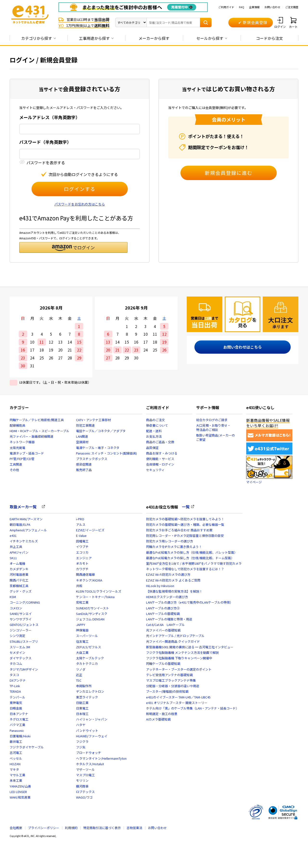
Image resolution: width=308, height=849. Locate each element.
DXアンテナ (18, 680)
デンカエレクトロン (90, 691)
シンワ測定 (17, 635)
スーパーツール (87, 635)
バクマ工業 (17, 724)
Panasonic (17, 730)
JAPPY (80, 624)
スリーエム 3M (20, 647)
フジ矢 (80, 747)
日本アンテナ (19, 713)
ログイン (280, 26)
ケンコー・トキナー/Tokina (95, 596)
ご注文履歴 (291, 7)
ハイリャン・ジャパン (91, 719)
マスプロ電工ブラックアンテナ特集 (171, 680)
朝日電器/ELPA (20, 524)
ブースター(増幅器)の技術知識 (167, 691)
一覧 (186, 506)
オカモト (82, 563)
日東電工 (82, 708)
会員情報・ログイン (160, 464)
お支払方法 (154, 436)
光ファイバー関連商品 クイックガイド (173, 641)
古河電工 (16, 752)
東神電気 (16, 702)
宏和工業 (82, 602)
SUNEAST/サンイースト (92, 608)
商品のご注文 (155, 420)
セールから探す (209, 38)
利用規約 (71, 827)
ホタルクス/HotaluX (90, 764)
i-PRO (80, 519)
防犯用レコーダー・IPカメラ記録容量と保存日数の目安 (185, 535)
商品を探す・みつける (161, 453)
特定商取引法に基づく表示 (102, 827)
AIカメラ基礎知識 (158, 719)
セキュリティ (155, 469)
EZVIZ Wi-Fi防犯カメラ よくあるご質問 (173, 580)
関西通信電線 (85, 574)
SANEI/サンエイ (21, 613)
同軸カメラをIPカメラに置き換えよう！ (174, 546)
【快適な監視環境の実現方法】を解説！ (174, 591)
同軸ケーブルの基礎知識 (163, 663)
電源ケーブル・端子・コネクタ (97, 447)
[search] (206, 22)
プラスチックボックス (91, 458)
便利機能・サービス (160, 458)
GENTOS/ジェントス (24, 624)
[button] (73, 247)
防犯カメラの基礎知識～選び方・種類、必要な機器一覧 (185, 524)
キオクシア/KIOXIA (89, 580)
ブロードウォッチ (88, 752)
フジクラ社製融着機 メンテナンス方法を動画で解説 (182, 652)
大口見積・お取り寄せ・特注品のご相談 (213, 427)
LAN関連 (82, 436)
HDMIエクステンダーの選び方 (167, 596)
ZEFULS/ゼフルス (88, 647)
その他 (14, 469)
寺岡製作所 (84, 686)
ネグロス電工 (19, 719)
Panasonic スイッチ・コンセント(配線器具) (106, 453)
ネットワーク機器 (22, 442)
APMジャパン (19, 552)
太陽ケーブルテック (90, 658)
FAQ (241, 7)
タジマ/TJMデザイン (24, 669)
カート (293, 26)
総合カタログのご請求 (211, 420)
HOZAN (15, 764)
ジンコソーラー (21, 630)
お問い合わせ (272, 7)
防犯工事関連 (85, 425)
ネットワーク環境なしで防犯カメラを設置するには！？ (185, 569)
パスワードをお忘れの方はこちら (79, 204)
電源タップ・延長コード (27, 453)
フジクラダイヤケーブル (27, 747)
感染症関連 (84, 464)
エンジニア (84, 558)
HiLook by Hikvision (160, 585)
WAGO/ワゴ (84, 797)
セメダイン (17, 652)
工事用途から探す (94, 38)
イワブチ (82, 546)
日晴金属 (16, 708)
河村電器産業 (19, 574)
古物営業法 (134, 827)
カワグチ (82, 569)
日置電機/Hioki (20, 736)
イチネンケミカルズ (24, 541)
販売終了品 (84, 469)
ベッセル (16, 758)
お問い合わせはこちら (242, 347)
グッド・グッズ (21, 591)
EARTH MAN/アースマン (26, 519)
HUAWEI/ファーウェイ (91, 736)
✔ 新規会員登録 (252, 22)
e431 (13, 535)
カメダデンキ (19, 569)
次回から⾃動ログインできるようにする (83, 174)
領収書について (157, 425)
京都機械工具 (19, 585)
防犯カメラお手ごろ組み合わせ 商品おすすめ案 (179, 530)
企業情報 (254, 7)
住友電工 (82, 641)
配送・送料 (154, 431)
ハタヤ (80, 724)
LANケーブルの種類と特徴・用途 (169, 619)
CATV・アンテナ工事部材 (93, 420)
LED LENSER (18, 791)
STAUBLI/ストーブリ (24, 641)
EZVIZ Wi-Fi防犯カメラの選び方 (168, 574)
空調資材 (82, 442)
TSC (78, 680)
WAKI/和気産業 (20, 797)
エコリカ (82, 552)
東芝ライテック (87, 697)
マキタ (14, 769)
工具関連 (16, 464)
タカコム (16, 663)
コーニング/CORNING (25, 602)
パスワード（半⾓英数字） (45, 142)
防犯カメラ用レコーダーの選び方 (169, 541)
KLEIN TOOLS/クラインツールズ (98, 591)
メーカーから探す (154, 38)
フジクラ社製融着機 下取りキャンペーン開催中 (179, 658)
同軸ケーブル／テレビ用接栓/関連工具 (37, 420)
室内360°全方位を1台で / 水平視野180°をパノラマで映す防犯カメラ (194, 563)
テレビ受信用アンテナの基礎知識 (169, 675)
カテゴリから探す (36, 38)
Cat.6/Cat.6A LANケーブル (165, 624)
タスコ (14, 675)
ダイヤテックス (21, 658)
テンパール (17, 697)
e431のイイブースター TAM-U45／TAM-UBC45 (178, 697)
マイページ (254, 482)
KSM (13, 596)
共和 (79, 585)
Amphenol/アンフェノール (28, 530)
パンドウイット (87, 730)
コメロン (16, 608)
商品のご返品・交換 (160, 442)
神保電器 (82, 630)
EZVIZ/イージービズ (90, 530)
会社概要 (16, 827)
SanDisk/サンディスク (91, 613)
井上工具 (16, 546)
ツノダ (80, 669)
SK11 (13, 558)
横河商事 (82, 786)
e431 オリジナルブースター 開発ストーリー (176, 702)
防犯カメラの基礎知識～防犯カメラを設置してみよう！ (185, 519)
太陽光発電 (17, 447)
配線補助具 (17, 425)
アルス (80, 524)
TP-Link (15, 686)
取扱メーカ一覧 (25, 506)
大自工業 (82, 652)
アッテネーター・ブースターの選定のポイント (179, 669)
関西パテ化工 (19, 580)
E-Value (81, 535)
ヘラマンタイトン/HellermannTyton (101, 758)
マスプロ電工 (85, 775)
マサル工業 (17, 775)
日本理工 (82, 713)
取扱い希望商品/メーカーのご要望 (215, 437)
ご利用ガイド (226, 7)
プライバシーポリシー (43, 827)
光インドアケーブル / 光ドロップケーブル (175, 635)
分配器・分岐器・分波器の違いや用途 (172, 686)
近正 (79, 675)
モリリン (82, 780)
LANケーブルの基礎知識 (163, 613)
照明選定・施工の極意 (161, 713)
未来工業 (16, 780)
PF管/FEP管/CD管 (22, 458)
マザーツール (85, 769)
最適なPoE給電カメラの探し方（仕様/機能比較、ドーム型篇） (190, 558)
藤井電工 (16, 741)
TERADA (15, 691)
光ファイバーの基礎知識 (163, 630)
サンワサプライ (21, 619)
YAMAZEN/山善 (20, 786)
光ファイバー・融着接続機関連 (31, 436)
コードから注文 (269, 38)
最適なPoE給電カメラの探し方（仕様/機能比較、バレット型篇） (191, 552)
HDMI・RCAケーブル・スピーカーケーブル (39, 431)
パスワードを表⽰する (45, 162)
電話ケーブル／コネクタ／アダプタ (101, 431)
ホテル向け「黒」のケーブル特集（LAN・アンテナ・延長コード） (192, 708)
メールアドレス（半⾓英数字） (49, 117)
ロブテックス (85, 791)
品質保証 (152, 447)
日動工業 (82, 702)
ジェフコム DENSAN (90, 619)
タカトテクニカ (87, 663)
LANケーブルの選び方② (163, 608)
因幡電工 (82, 541)
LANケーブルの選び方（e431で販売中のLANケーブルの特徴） (189, 602)
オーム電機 (17, 563)
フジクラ (82, 741)
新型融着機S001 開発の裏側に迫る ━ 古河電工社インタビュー (189, 647)
